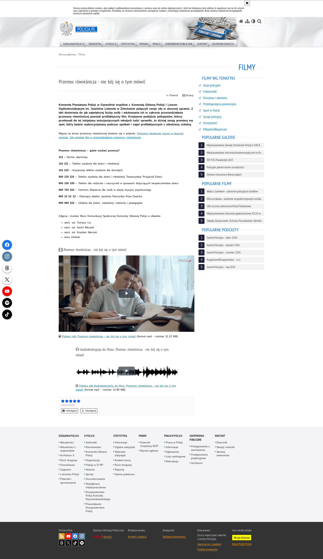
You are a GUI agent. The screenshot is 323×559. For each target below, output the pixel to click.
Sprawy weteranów (222, 453)
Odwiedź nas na (68, 536)
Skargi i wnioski (225, 447)
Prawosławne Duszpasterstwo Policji (95, 507)
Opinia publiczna (124, 474)
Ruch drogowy (68, 460)
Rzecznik (221, 442)
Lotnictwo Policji (69, 474)
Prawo (143, 436)
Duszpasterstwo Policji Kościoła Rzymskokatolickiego (98, 496)
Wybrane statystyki (120, 453)
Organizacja (93, 460)
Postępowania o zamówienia (200, 448)
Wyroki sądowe (149, 450)
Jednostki (91, 442)
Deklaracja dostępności (174, 536)
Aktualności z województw (68, 449)
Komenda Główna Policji (96, 453)
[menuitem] (73, 43)
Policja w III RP (94, 464)
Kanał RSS (62, 536)
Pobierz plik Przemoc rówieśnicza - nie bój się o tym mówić (99, 336)
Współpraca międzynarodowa (96, 485)
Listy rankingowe (175, 456)
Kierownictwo (93, 447)
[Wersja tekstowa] (253, 21)
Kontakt (220, 436)
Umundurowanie (95, 478)
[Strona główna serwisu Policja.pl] (241, 21)
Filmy (82, 54)
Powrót (174, 95)
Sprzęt (89, 474)
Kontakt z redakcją (137, 536)
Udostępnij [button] (71, 410)
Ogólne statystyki (125, 447)
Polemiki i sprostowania (68, 480)
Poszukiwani (67, 464)
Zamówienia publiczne (197, 438)
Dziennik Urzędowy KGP (149, 444)
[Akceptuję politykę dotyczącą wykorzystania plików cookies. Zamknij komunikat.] (247, 3)
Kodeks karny (123, 460)
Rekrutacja (172, 461)
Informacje (121, 442)
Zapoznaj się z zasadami (209, 544)
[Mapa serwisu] (247, 21)
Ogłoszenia (172, 451)
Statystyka (120, 436)
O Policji (89, 436)
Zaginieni (65, 469)
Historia (90, 469)
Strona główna (67, 54)
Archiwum (197, 462)
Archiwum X (67, 455)
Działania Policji (69, 436)
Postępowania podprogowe (199, 456)
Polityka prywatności (207, 549)
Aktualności (67, 442)
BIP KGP (108, 537)
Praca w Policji (173, 436)
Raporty (119, 469)
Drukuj (189, 95)
